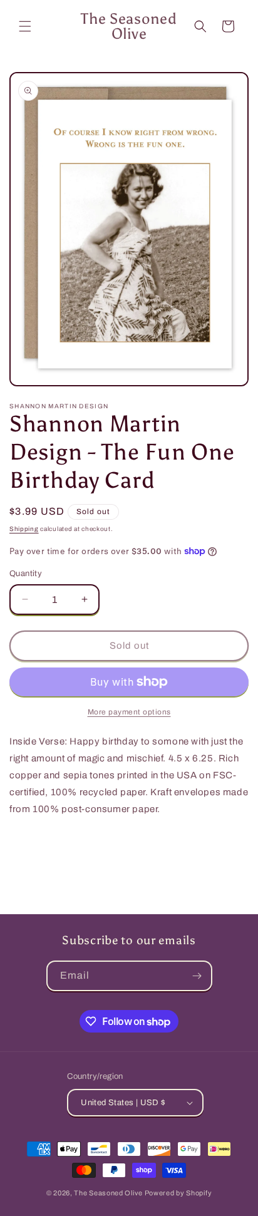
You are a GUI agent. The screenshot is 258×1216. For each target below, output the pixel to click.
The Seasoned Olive (108, 1193)
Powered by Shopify (178, 1193)
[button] (25, 26)
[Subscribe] (197, 976)
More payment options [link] (129, 712)
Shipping (24, 528)
